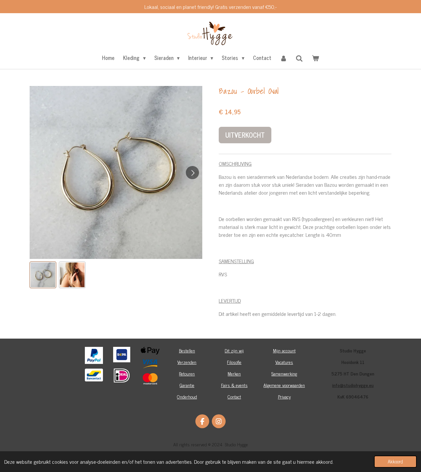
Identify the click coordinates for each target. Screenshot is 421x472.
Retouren (187, 373)
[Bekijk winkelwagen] (315, 57)
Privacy (284, 396)
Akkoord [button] (395, 461)
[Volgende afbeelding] (192, 172)
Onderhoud (187, 396)
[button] (43, 275)
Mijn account (284, 350)
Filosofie (234, 362)
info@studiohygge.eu (353, 385)
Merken (234, 373)
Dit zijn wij (234, 350)
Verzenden (186, 362)
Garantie (187, 385)
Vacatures (284, 362)
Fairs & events (234, 385)
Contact (234, 396)
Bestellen (187, 350)
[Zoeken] (299, 58)
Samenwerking (284, 373)
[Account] (283, 57)
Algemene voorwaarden (284, 385)
